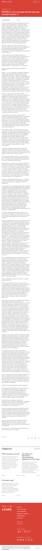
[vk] (28, 438)
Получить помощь (22, 513)
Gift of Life (19, 523)
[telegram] (38, 438)
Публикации (4, 9)
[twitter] (35, 438)
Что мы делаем (21, 509)
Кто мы (19, 507)
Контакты (20, 518)
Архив (10, 9)
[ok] (31, 438)
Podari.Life (19, 521)
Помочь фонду (21, 511)
